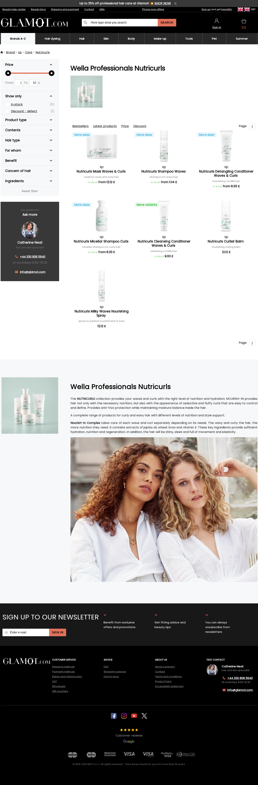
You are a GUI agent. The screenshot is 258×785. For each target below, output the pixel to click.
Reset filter (30, 191)
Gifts (102, 9)
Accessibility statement (169, 686)
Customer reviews (129, 735)
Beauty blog (38, 9)
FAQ (106, 666)
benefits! (226, 9)
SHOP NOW (162, 3)
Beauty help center (14, 9)
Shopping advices (115, 671)
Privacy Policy (163, 681)
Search (167, 22)
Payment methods (63, 671)
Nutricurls (43, 52)
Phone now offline (153, 9)
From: (10, 83)
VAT (54, 681)
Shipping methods (63, 666)
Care (28, 52)
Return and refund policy (67, 676)
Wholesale (58, 686)
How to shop (111, 676)
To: (26, 83)
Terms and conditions (168, 676)
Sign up (206, 9)
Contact (89, 9)
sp (20, 52)
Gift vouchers (60, 691)
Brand (10, 52)
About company (165, 666)
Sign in (57, 632)
